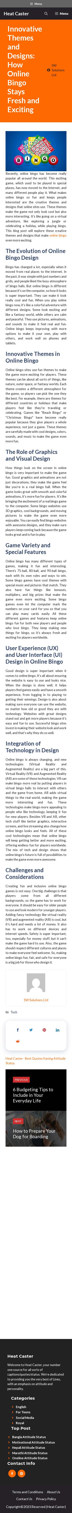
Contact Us (24, 1499)
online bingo (57, 235)
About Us (53, 1492)
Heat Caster (16, 13)
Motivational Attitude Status (33, 1442)
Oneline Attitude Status (29, 1458)
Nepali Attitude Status (28, 1448)
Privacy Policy (46, 1499)
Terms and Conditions (27, 1492)
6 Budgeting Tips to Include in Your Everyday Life (33, 1095)
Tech (14, 1012)
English (21, 1407)
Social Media (25, 1418)
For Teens (23, 1412)
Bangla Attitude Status (29, 1437)
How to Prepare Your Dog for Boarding (34, 1133)
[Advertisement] (36, 1183)
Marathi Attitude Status (29, 1453)
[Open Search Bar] (46, 13)
